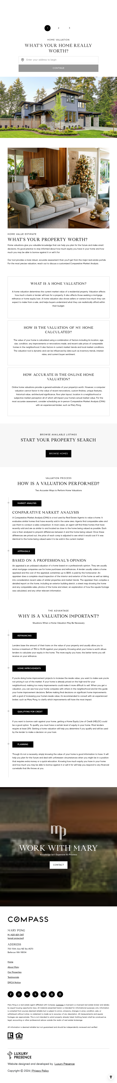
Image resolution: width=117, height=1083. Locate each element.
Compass (60, 1005)
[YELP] (35, 994)
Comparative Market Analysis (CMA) (31, 517)
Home (10, 962)
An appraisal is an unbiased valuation (30, 565)
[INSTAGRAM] (19, 994)
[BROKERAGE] (60, 994)
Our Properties (14, 972)
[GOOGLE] (44, 994)
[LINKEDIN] (27, 994)
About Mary (13, 967)
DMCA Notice (14, 982)
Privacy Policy (40, 1070)
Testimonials (13, 977)
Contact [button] (58, 865)
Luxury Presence (65, 1064)
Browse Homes (58, 453)
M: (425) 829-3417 (16, 934)
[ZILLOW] (52, 994)
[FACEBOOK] (11, 994)
